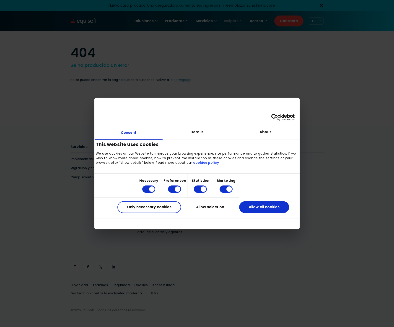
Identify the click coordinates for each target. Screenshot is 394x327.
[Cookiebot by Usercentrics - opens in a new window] (275, 117)
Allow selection (210, 207)
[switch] (171, 189)
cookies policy (206, 162)
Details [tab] (197, 132)
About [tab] (265, 132)
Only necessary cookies (149, 207)
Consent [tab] (129, 132)
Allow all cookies (264, 207)
